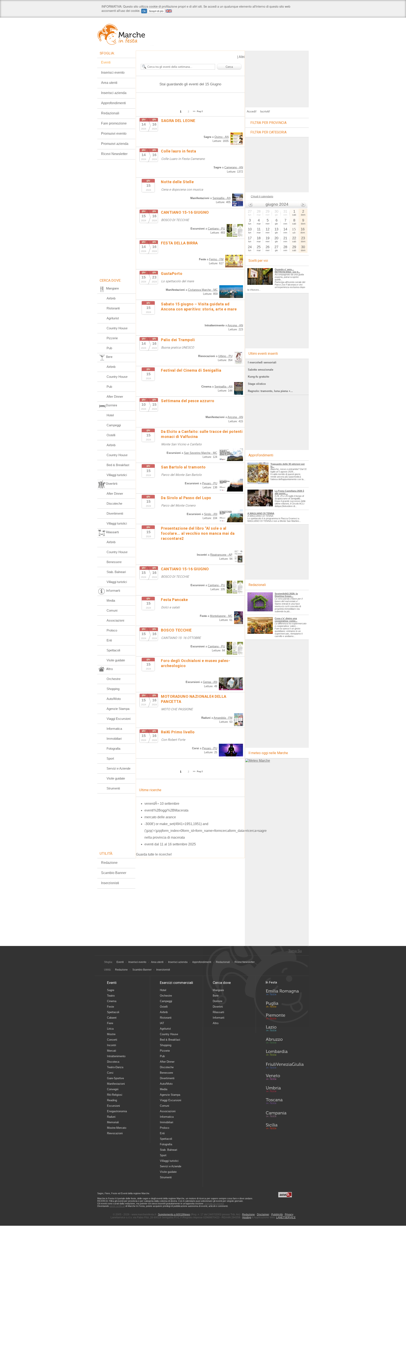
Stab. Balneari (116, 572)
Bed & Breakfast (118, 465)
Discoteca (113, 1061)
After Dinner (115, 396)
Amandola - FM (223, 717)
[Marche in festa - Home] (125, 34)
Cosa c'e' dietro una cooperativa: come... (286, 619)
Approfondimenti (113, 103)
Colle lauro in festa (178, 151)
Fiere (110, 1023)
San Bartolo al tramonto (183, 467)
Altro (215, 1023)
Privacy (289, 1214)
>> (194, 111)
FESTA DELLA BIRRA (179, 243)
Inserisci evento (113, 72)
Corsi (110, 1072)
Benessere (114, 562)
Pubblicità (277, 1214)
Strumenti (113, 788)
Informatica (114, 728)
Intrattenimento (116, 1056)
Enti (109, 640)
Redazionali (110, 113)
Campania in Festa (285, 1114)
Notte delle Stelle (177, 182)
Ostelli (111, 435)
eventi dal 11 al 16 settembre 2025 (170, 844)
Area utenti (109, 82)
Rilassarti (218, 1012)
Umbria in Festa (285, 1090)
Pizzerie (112, 338)
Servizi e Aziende (118, 768)
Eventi (106, 62)
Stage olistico (257, 383)
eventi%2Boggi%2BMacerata (166, 810)
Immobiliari (114, 738)
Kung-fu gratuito (258, 376)
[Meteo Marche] (257, 760)
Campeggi (114, 425)
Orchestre (114, 679)
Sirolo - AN (210, 514)
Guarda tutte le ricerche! (154, 854)
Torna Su (295, 951)
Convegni (112, 1089)
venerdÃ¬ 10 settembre (161, 803)
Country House (117, 328)
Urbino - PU (225, 356)
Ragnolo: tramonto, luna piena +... (270, 391)
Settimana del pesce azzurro (187, 401)
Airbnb (111, 298)
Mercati (111, 1050)
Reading (112, 1100)
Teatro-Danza (115, 1067)
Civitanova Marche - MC (203, 289)
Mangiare (218, 990)
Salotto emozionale (260, 369)
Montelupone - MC (221, 616)
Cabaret (112, 1017)
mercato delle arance (160, 817)
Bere (215, 995)
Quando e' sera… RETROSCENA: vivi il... (287, 270)
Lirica (110, 1028)
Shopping (113, 689)
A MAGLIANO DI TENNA (260, 513)
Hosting (246, 1217)
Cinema (111, 1001)
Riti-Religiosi (114, 1094)
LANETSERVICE (286, 1217)
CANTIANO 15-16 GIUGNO (185, 212)
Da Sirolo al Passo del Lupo (186, 498)
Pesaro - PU (209, 483)
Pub (109, 348)
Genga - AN (210, 682)
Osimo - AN (221, 136)
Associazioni (115, 620)
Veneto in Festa (285, 1078)
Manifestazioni (116, 1083)
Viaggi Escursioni (118, 718)
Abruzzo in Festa (285, 1041)
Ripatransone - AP (221, 554)
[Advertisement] (277, 77)
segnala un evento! (214, 1203)
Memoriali (113, 1122)
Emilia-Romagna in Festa (285, 993)
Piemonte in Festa (285, 1017)
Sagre (110, 990)
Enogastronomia (117, 1111)
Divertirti (218, 1006)
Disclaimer (263, 1214)
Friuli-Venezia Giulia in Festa (285, 1066)
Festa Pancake (174, 599)
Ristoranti (113, 308)
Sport (110, 758)
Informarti (218, 1017)
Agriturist (113, 318)
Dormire (217, 1001)
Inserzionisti (110, 883)
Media (111, 600)
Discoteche (114, 503)
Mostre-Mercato (116, 1127)
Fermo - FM (216, 259)
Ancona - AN (235, 325)
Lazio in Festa (285, 1029)
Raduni (111, 1116)
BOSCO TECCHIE (176, 630)
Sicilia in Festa (285, 1126)
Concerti (112, 1039)
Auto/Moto (114, 699)
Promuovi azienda (114, 143)
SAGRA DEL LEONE (178, 120)
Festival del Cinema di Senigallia (191, 370)
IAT (162, 1023)
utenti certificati (117, 1206)
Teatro (111, 995)
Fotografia (113, 748)
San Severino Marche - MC (200, 452)
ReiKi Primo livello (178, 732)
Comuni (112, 610)
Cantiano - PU (216, 228)
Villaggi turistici (117, 475)
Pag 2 (200, 111)
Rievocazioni (115, 1133)
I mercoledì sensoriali (262, 362)
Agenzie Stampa (118, 708)
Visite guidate (116, 660)
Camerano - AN (233, 167)
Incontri (111, 1045)
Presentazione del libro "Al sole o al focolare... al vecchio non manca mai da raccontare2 (198, 533)
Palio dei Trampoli (178, 340)
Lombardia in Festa (285, 1054)
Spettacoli (113, 650)
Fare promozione (114, 123)
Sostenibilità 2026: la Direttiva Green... (286, 594)
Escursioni (113, 1105)
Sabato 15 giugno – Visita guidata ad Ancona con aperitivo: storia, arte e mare (199, 306)
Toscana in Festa (285, 1102)
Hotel (110, 415)
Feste (110, 1006)
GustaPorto (171, 273)
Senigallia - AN (221, 198)
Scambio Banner (113, 873)
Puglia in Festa (285, 1005)
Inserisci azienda (113, 93)
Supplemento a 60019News (174, 1214)
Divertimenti (115, 513)
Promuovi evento (113, 133)
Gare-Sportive (115, 1078)
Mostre (111, 1034)
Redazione (109, 862)
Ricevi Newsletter (114, 154)
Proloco (112, 630)
